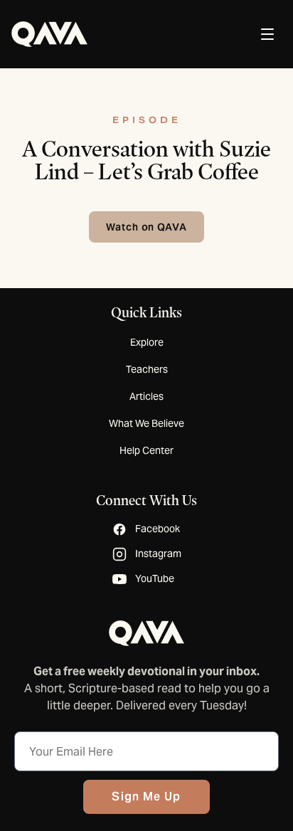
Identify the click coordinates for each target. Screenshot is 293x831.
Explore (147, 342)
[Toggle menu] (267, 34)
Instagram (158, 553)
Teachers (147, 369)
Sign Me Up (146, 796)
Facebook (157, 528)
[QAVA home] (49, 34)
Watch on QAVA (147, 227)
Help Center (146, 450)
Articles (146, 396)
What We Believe (146, 423)
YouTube (154, 578)
